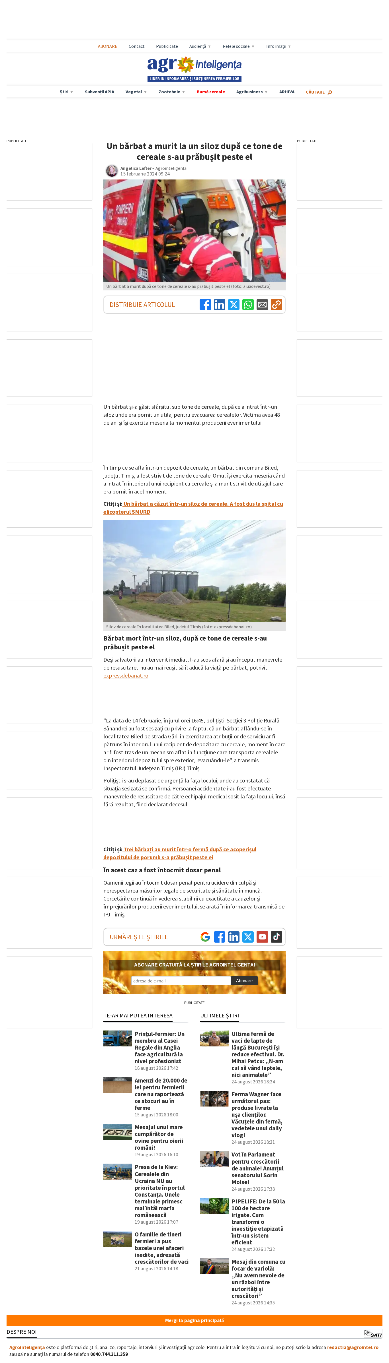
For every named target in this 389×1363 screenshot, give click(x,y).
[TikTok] (276, 937)
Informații (276, 46)
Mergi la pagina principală (194, 1320)
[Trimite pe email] (262, 304)
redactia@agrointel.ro (352, 1347)
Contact (137, 46)
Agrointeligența (27, 1347)
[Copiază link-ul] (276, 304)
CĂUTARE (315, 92)
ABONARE (107, 46)
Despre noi (22, 1331)
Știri (64, 91)
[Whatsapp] (248, 304)
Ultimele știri (219, 1015)
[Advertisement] (194, 20)
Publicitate (167, 46)
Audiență (197, 46)
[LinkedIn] (219, 304)
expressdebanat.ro (125, 675)
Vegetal (134, 91)
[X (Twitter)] (233, 304)
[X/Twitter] (248, 937)
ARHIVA (286, 91)
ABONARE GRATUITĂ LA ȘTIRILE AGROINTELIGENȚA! (194, 965)
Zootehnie (169, 91)
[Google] (205, 937)
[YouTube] (262, 937)
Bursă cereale (211, 91)
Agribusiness (249, 91)
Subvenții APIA (99, 91)
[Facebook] (205, 304)
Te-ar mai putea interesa (138, 1015)
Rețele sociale (236, 46)
